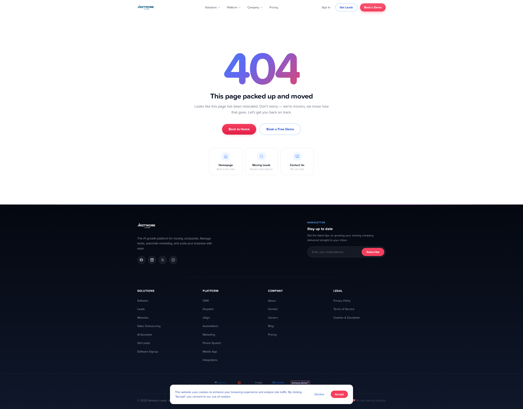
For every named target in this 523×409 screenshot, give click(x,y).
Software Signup (147, 351)
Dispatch (208, 309)
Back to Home (239, 129)
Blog (271, 326)
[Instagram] (173, 260)
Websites (143, 317)
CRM (206, 300)
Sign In (326, 7)
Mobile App (210, 351)
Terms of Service (343, 309)
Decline (319, 394)
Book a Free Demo (280, 129)
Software (142, 300)
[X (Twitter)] (163, 260)
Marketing (209, 334)
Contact (273, 309)
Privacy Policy (342, 300)
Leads (141, 309)
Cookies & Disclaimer (346, 317)
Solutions (211, 7)
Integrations (210, 360)
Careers (273, 317)
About (272, 300)
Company (253, 7)
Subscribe (373, 252)
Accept (339, 394)
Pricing (273, 7)
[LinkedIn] (152, 260)
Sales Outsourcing (149, 326)
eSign (206, 317)
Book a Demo (373, 7)
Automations (210, 326)
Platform (232, 7)
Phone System (212, 343)
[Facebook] (141, 260)
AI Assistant (144, 334)
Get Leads (346, 7)
